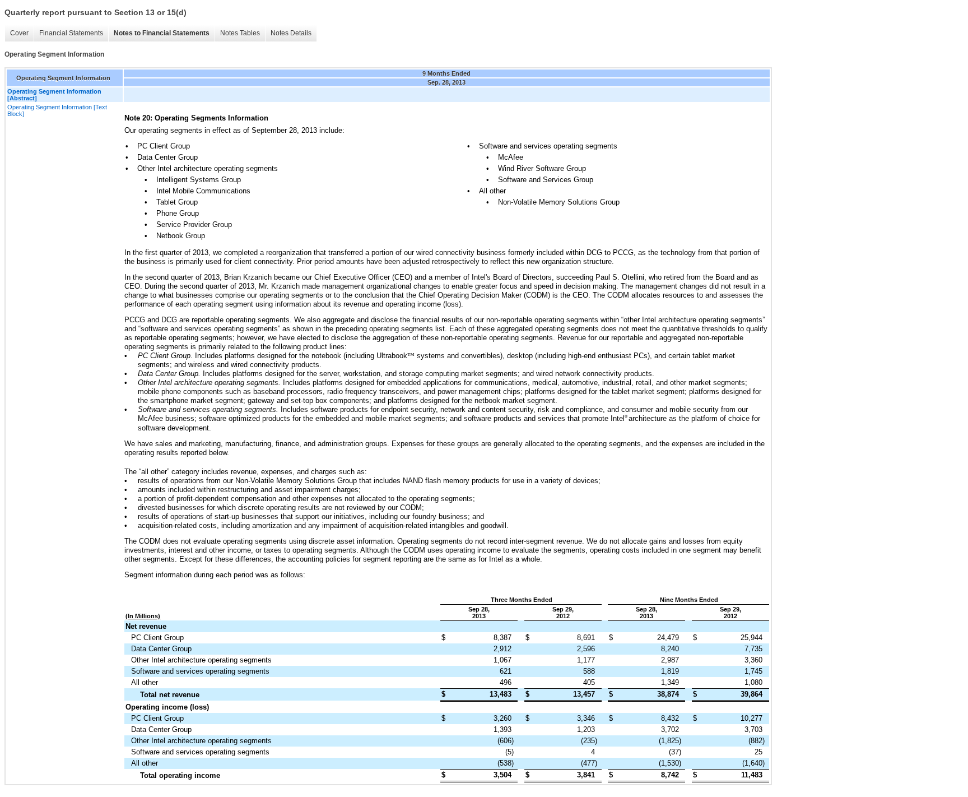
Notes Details (291, 33)
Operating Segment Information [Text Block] (57, 110)
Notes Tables (240, 33)
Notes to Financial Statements (162, 33)
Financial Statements (71, 33)
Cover (19, 33)
